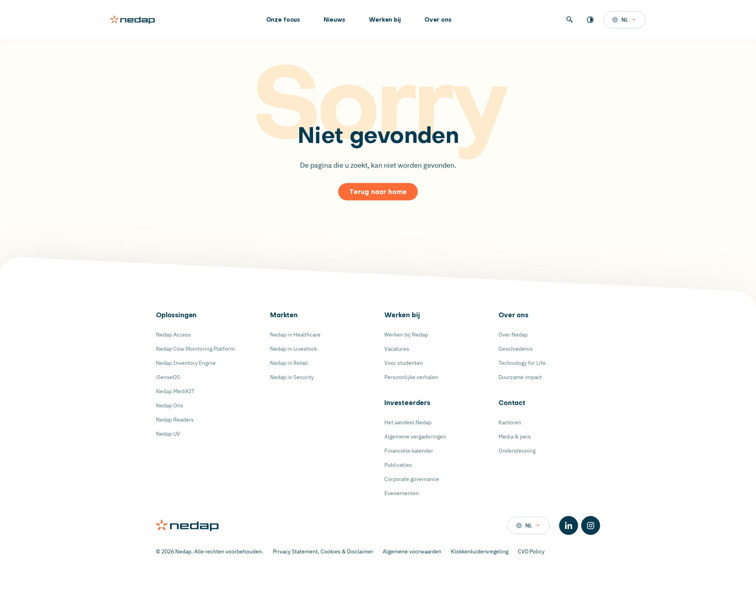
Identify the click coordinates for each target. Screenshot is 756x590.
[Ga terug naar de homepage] (132, 19)
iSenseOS (168, 377)
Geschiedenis (515, 348)
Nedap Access (173, 334)
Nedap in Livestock (293, 348)
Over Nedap (513, 334)
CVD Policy (531, 551)
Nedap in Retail (289, 362)
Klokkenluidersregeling (479, 551)
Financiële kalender (408, 450)
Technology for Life (522, 362)
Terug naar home (378, 192)
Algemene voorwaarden (412, 551)
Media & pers (514, 436)
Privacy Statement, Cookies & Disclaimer (323, 551)
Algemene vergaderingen (415, 436)
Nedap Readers (175, 419)
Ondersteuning (517, 450)
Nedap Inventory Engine (186, 362)
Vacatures (396, 348)
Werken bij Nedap (406, 334)
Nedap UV (168, 433)
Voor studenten (403, 362)
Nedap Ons (169, 405)
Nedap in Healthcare (295, 334)
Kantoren (509, 422)
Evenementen (401, 493)
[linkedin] (568, 525)
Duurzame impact (520, 377)
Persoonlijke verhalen (411, 377)
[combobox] (625, 19)
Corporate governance (411, 479)
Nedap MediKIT (175, 391)
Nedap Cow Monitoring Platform (195, 348)
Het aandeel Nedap (408, 422)
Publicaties (398, 464)
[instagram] (590, 525)
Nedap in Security (292, 377)
